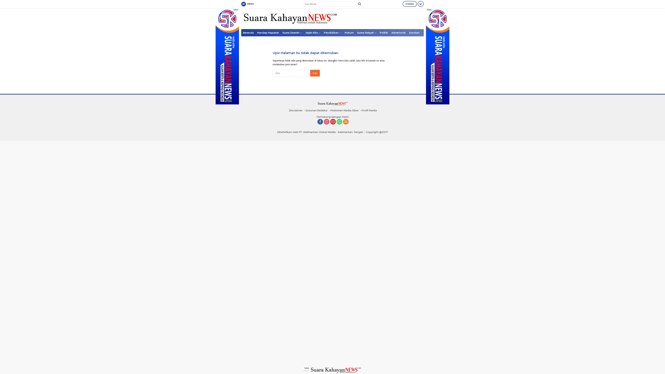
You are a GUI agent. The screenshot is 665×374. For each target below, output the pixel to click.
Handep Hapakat (268, 32)
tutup (235, 9)
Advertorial (398, 32)
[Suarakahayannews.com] (289, 18)
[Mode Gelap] (421, 4)
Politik (384, 32)
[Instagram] (326, 122)
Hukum (349, 32)
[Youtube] (333, 122)
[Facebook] (320, 122)
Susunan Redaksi (316, 110)
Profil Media (369, 110)
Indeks (410, 3)
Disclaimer (296, 110)
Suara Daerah (290, 32)
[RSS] (346, 122)
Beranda (248, 32)
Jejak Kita (311, 32)
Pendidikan (331, 32)
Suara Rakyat (365, 32)
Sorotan (414, 32)
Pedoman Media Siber (344, 110)
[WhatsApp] (339, 122)
